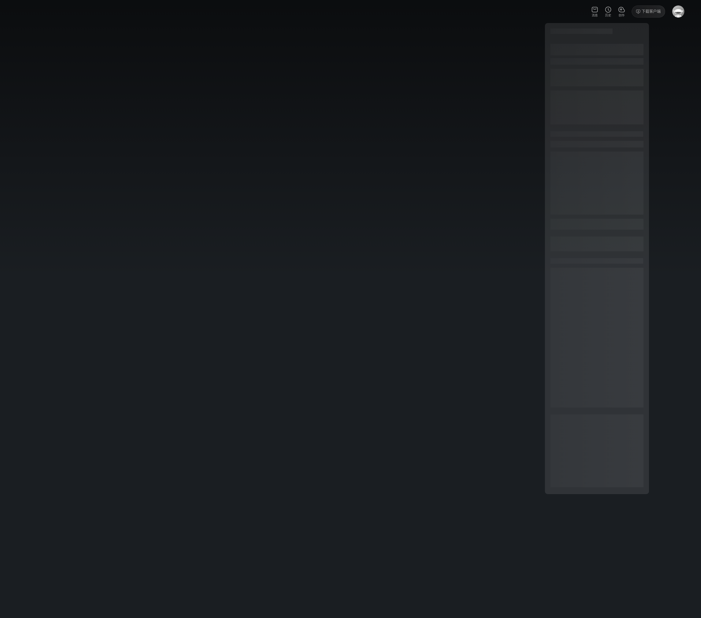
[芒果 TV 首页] (31, 11)
